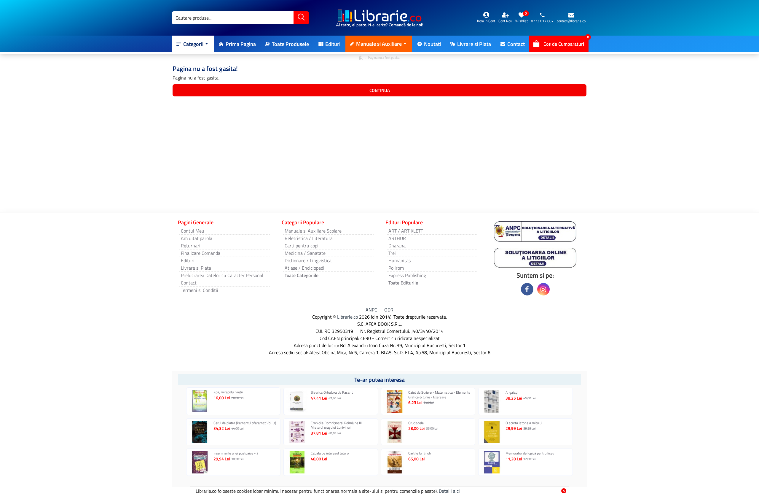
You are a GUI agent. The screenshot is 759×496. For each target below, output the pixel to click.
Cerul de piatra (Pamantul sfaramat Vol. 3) (244, 423)
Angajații (512, 392)
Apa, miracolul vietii (228, 392)
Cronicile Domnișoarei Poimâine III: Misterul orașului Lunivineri (337, 425)
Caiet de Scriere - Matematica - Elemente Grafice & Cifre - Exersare (439, 394)
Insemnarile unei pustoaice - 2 (236, 453)
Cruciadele (416, 423)
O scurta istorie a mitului (524, 423)
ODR (388, 309)
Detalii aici (449, 491)
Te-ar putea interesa (379, 379)
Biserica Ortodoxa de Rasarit (332, 392)
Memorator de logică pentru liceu (530, 453)
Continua (379, 90)
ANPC (371, 309)
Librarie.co (347, 316)
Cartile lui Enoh (419, 453)
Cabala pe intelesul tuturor (330, 453)
